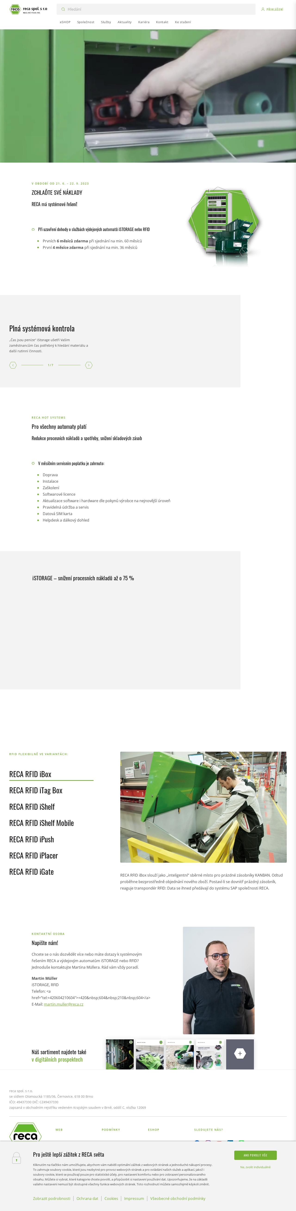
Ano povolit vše (256, 1155)
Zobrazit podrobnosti (51, 1198)
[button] (13, 365)
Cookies (111, 1198)
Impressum (134, 1198)
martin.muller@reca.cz (63, 1004)
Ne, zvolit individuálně (255, 1167)
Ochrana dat (87, 1198)
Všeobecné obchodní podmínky (177, 1198)
